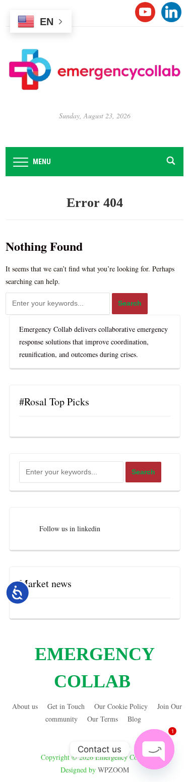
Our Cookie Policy (121, 706)
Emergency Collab (95, 667)
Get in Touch (66, 706)
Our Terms (102, 719)
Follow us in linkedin (69, 528)
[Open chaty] (154, 749)
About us (25, 706)
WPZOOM (113, 769)
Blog (134, 719)
